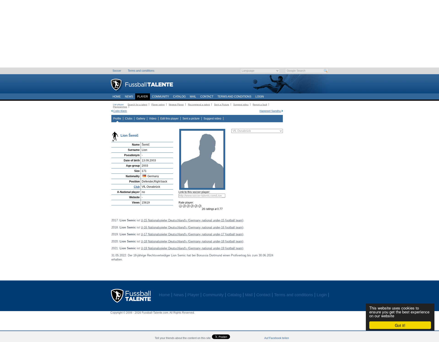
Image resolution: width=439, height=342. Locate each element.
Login (259, 96)
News (129, 96)
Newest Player (176, 104)
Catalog (179, 96)
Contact (206, 96)
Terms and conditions (141, 70)
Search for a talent (137, 104)
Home (116, 96)
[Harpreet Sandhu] (282, 111)
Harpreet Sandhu (270, 111)
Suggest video (241, 104)
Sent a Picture (221, 104)
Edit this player (169, 118)
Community (160, 96)
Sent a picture (191, 118)
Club (137, 186)
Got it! (400, 325)
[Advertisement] (219, 35)
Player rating (158, 104)
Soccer (116, 70)
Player (142, 96)
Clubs (128, 118)
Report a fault (260, 104)
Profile (117, 118)
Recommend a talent (199, 104)
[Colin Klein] (111, 111)
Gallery (140, 118)
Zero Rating (180, 206)
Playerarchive (120, 107)
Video (152, 118)
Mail (193, 96)
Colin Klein (120, 111)
